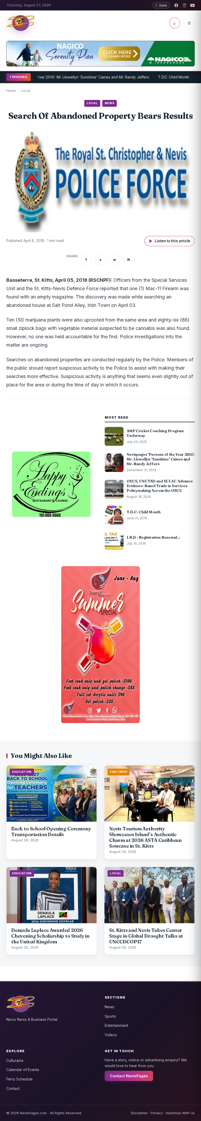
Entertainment (116, 1025)
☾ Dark (161, 5)
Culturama (14, 1060)
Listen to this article (169, 241)
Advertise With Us (180, 1113)
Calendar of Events (22, 1069)
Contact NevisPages (129, 1076)
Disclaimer (139, 1113)
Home (11, 90)
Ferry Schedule (19, 1079)
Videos (111, 1035)
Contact (13, 1088)
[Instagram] (184, 5)
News (109, 1007)
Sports (110, 1016)
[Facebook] (176, 5)
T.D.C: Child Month (154, 77)
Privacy (157, 1113)
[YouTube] (192, 5)
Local (25, 90)
